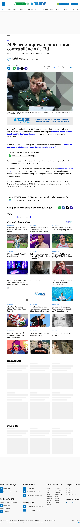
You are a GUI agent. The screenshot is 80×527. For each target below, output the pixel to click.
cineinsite (49, 496)
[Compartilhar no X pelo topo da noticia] (22, 68)
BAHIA (51, 9)
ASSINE (75, 4)
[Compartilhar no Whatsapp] (14, 68)
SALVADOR (45, 9)
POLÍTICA (30, 9)
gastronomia (58, 494)
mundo (57, 498)
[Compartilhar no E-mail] (26, 68)
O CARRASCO (65, 9)
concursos (49, 498)
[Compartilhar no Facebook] (18, 68)
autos (48, 488)
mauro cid (26, 217)
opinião (57, 500)
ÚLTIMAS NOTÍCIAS (11, 9)
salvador (49, 504)
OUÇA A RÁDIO (21, 4)
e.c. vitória (58, 490)
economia (49, 506)
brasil (48, 492)
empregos (57, 492)
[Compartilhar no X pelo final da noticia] (67, 207)
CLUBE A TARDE (64, 4)
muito (56, 496)
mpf (32, 217)
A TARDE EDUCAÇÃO (71, 494)
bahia (48, 490)
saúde (48, 494)
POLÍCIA (58, 9)
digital (48, 502)
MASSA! (68, 492)
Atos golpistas (12, 217)
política (57, 502)
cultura (49, 500)
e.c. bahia (57, 488)
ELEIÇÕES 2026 (22, 9)
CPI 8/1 (19, 217)
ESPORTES (37, 9)
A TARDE (68, 488)
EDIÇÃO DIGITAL (74, 9)
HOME (8, 35)
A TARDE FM (69, 490)
